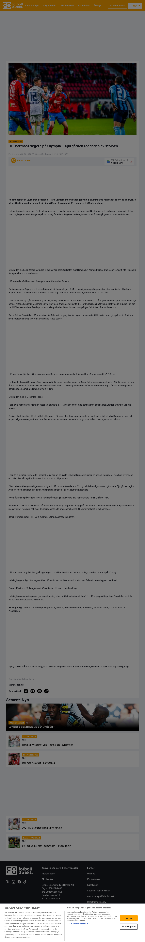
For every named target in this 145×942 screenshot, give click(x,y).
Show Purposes (129, 926)
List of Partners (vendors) (78, 923)
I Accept (128, 918)
